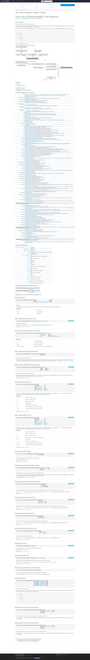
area (31, 257)
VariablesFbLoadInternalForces (30, 222)
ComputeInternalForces (29, 141)
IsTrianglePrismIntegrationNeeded (31, 199)
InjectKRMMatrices (28, 218)
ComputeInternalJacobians (29, 160)
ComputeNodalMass (28, 232)
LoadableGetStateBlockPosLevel (30, 166)
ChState (45, 143)
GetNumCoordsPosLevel (29, 99)
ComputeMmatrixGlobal (29, 216)
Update (26, 144)
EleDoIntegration (28, 234)
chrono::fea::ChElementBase (35, 227)
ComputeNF (27, 184)
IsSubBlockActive (28, 180)
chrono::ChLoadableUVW (34, 239)
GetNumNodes (27, 97)
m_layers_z (32, 251)
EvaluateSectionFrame (29, 150)
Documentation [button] (18, 1)
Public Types (21, 12)
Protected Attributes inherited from (28, 290)
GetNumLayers (27, 120)
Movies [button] (24, 1)
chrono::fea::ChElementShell (25, 493)
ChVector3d (48, 148)
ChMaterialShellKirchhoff (48, 114)
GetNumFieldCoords (28, 172)
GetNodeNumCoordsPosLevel (30, 101)
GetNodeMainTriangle (29, 107)
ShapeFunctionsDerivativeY (30, 135)
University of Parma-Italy (23, 656)
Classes (17, 12)
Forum (32, 1)
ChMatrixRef (37, 139)
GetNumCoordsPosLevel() (35, 562)
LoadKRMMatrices (28, 220)
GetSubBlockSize (28, 178)
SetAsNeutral (27, 112)
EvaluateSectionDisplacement (30, 148)
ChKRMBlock (22, 204)
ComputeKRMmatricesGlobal (30, 139)
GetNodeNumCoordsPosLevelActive (31, 230)
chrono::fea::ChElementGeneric (35, 203)
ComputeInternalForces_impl (30, 143)
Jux (31, 255)
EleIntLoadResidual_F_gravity (30, 212)
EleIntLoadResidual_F (28, 206)
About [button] (35, 1)
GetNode (26, 104)
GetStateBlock (27, 137)
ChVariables (39, 182)
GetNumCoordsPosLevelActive (30, 228)
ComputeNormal (28, 194)
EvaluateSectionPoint (28, 152)
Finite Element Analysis (28, 18)
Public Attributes (36, 12)
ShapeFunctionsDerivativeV (30, 131)
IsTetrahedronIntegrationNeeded (31, 240)
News (28, 1)
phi (31, 269)
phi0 (31, 267)
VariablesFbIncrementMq (29, 224)
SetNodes (26, 94)
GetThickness (27, 125)
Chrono (17, 18)
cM (31, 261)
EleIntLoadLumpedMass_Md (30, 146)
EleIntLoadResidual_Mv (29, 209)
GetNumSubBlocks (28, 174)
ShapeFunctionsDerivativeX (30, 133)
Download (12, 1)
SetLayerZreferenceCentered (30, 116)
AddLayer (26, 114)
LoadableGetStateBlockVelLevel (30, 168)
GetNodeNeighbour (28, 110)
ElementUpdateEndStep (29, 236)
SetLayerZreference (28, 118)
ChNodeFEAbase (21, 104)
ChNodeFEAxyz (36, 94)
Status (39, 1)
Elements (39, 18)
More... (25, 85)
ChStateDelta (52, 143)
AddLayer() (35, 574)
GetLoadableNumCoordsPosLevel (31, 162)
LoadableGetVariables (29, 182)
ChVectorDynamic (33, 137)
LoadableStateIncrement (29, 170)
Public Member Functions (28, 12)
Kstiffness (26, 204)
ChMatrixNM (24, 89)
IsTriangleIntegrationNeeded (30, 196)
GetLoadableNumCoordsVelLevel (30, 164)
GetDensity (27, 192)
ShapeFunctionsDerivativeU (30, 129)
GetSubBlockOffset (28, 176)
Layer (18, 84)
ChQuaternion (52, 150)
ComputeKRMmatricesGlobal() (67, 360)
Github (57, 655)
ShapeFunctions (28, 127)
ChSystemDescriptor (35, 218)
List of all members (43, 12)
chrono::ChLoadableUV (25, 411)
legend (45, 60)
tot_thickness (33, 253)
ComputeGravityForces (29, 214)
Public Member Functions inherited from (28, 203)
